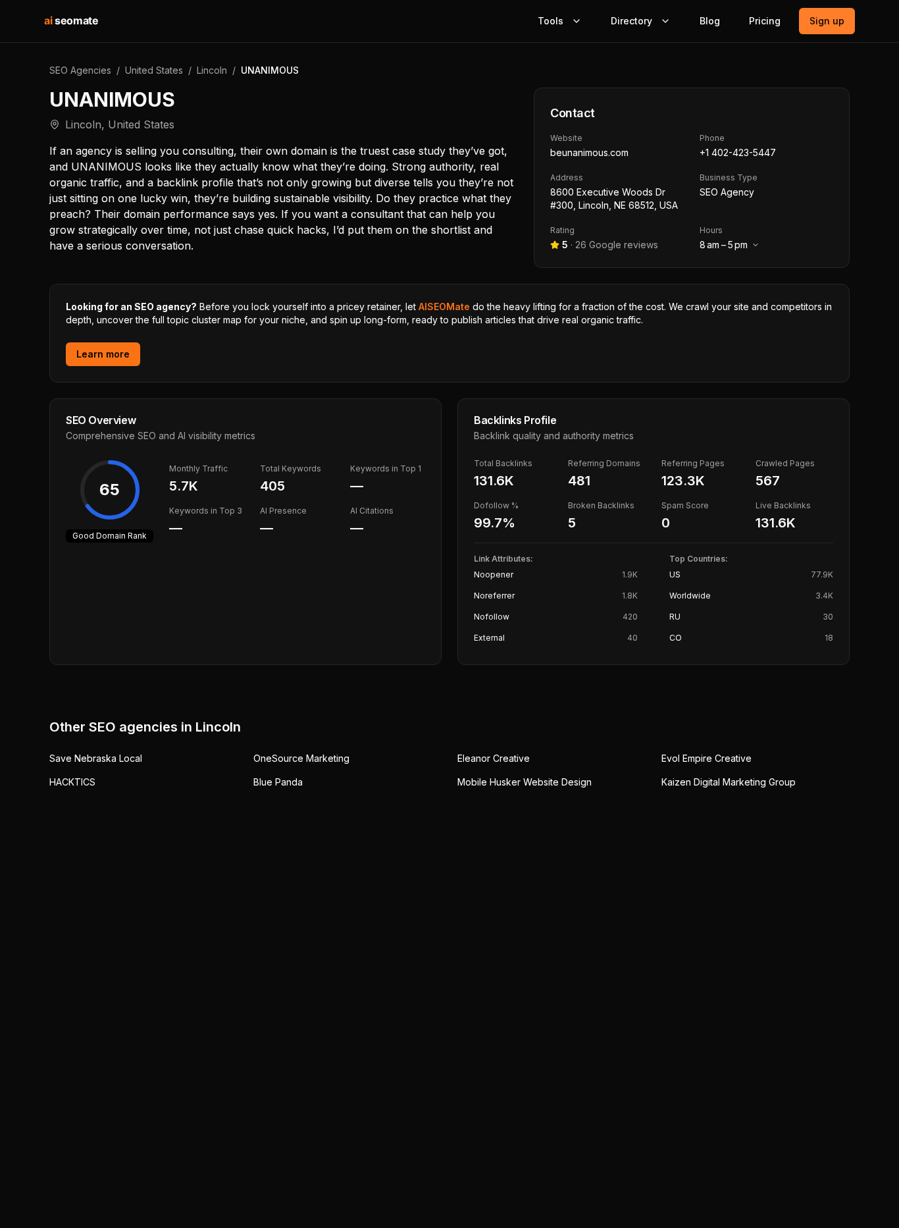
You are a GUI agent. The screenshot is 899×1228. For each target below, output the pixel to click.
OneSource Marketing (301, 758)
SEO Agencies (80, 70)
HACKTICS (72, 782)
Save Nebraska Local (95, 758)
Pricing (765, 20)
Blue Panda (278, 782)
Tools (550, 20)
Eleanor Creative (493, 758)
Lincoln (212, 70)
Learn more (103, 354)
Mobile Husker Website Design (524, 782)
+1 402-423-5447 (738, 152)
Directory (631, 20)
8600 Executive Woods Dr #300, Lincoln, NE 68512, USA (614, 198)
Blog (710, 20)
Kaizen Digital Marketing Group (728, 782)
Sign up (826, 20)
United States (154, 70)
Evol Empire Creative (706, 758)
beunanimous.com (589, 152)
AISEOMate (444, 306)
